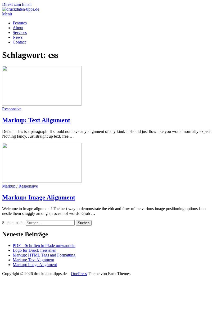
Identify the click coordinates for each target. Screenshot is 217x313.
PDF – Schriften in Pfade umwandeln (44, 245)
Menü (7, 14)
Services (20, 32)
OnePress (79, 273)
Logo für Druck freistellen (34, 250)
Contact (19, 42)
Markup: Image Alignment (38, 197)
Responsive (11, 109)
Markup (8, 186)
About (18, 27)
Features (20, 23)
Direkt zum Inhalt (16, 4)
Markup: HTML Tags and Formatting (44, 255)
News (17, 37)
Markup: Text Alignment (36, 120)
